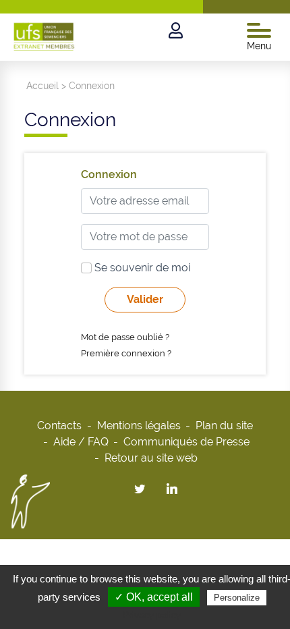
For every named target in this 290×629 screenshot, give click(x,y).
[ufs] (44, 34)
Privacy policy (152, 614)
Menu (259, 45)
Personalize (237, 598)
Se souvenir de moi (141, 267)
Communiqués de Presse (186, 441)
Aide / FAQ (81, 441)
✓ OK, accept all (154, 597)
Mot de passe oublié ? (125, 337)
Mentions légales (139, 425)
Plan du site (224, 425)
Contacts (59, 425)
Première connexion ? (126, 353)
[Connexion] (176, 30)
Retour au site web (151, 458)
